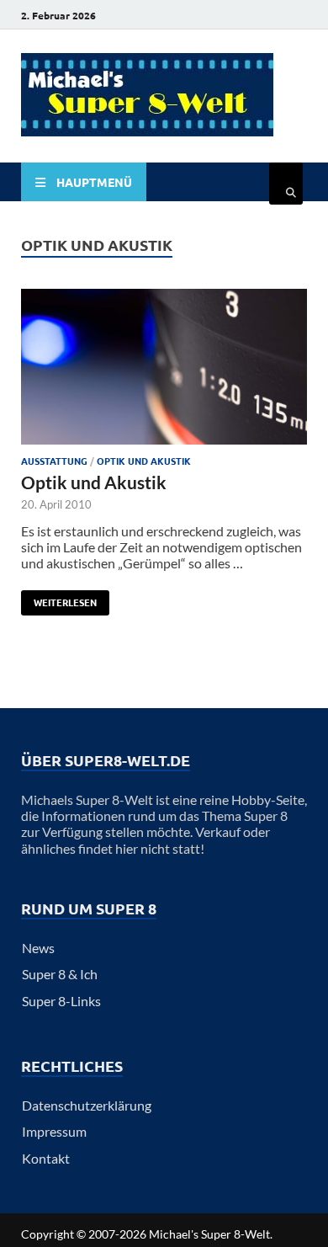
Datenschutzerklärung (86, 1105)
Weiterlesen (59, 599)
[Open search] (286, 184)
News (38, 948)
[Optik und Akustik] (164, 368)
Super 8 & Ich (60, 974)
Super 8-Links (61, 1001)
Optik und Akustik (144, 460)
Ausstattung (54, 460)
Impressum (54, 1131)
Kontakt (46, 1158)
